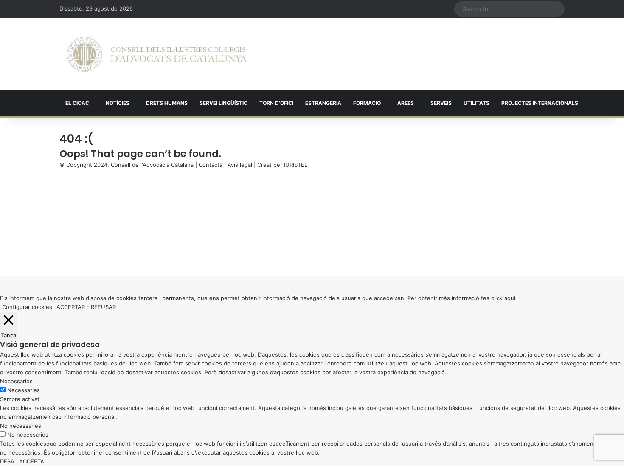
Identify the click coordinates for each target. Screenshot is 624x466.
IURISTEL (295, 164)
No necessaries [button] (20, 425)
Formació (367, 103)
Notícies (117, 103)
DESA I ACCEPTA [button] (22, 461)
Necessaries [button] (16, 381)
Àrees (405, 103)
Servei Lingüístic (223, 103)
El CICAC (77, 103)
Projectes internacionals (539, 103)
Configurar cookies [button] (27, 306)
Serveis (441, 103)
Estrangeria (323, 103)
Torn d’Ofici (276, 103)
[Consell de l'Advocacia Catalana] (156, 54)
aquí (509, 298)
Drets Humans (167, 103)
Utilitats (476, 103)
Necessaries (23, 390)
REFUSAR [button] (103, 306)
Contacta (210, 164)
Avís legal (240, 164)
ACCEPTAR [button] (70, 306)
